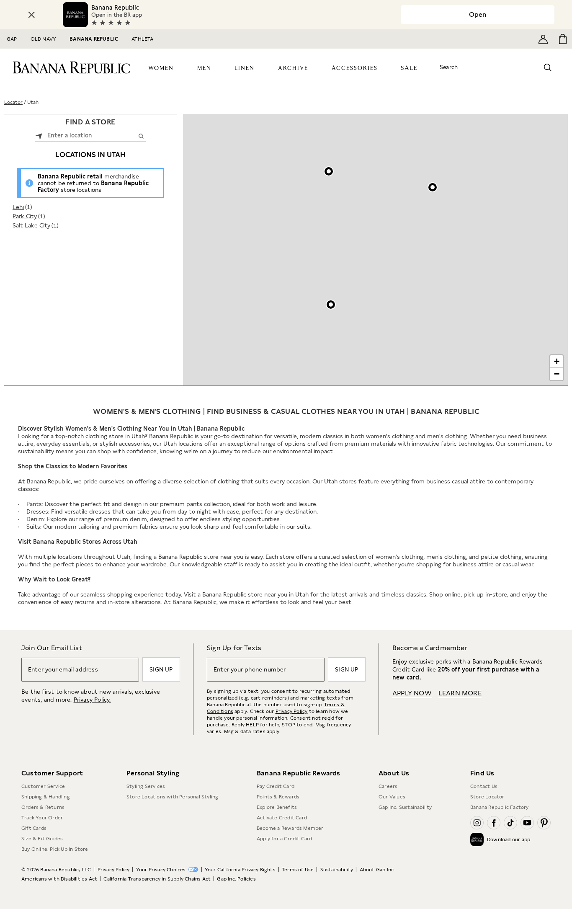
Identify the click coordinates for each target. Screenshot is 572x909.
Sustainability (336, 870)
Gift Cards (33, 828)
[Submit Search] (141, 135)
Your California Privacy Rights (240, 870)
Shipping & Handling (45, 797)
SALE (409, 68)
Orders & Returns (42, 807)
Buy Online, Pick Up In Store (54, 849)
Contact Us (483, 786)
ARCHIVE (293, 68)
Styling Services (145, 786)
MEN (204, 68)
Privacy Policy (292, 711)
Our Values (392, 797)
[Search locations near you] (39, 135)
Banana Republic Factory (499, 807)
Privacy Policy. (92, 699)
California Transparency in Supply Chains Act (157, 879)
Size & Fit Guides (42, 839)
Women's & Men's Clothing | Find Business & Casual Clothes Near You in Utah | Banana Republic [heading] (286, 411)
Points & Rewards (278, 797)
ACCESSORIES (355, 68)
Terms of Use (298, 870)
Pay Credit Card (275, 786)
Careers (388, 786)
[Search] (548, 67)
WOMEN (161, 68)
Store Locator (487, 797)
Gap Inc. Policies (236, 879)
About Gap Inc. (377, 870)
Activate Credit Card (282, 818)
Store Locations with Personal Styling (172, 797)
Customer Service (43, 786)
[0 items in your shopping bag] (562, 39)
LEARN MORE (460, 693)
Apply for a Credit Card (284, 839)
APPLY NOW (412, 693)
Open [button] (477, 14)
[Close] (31, 14)
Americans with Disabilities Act (59, 879)
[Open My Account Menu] (543, 39)
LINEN (244, 68)
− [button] (556, 374)
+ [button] (556, 361)
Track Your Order (42, 818)
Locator (13, 102)
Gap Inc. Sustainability (405, 807)
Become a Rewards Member (290, 828)
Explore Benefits (277, 807)
